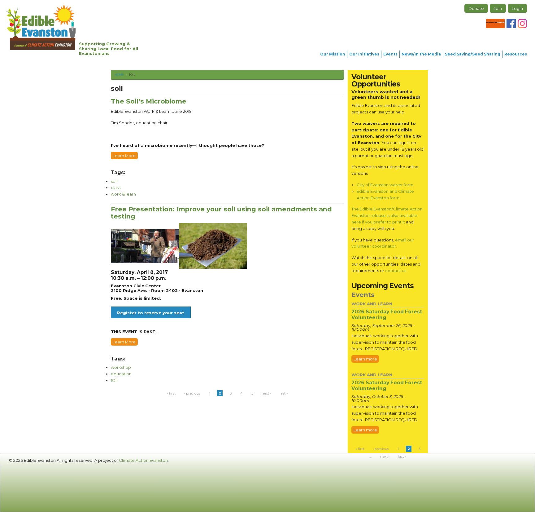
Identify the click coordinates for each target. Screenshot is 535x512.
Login (517, 8)
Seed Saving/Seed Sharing (472, 54)
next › (266, 393)
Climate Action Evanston (143, 460)
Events (390, 54)
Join (498, 8)
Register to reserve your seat (150, 312)
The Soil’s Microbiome (148, 101)
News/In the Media (421, 54)
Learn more (365, 358)
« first (171, 393)
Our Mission (332, 54)
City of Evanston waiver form (385, 184)
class (115, 187)
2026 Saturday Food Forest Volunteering (386, 314)
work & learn (123, 194)
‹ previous (192, 393)
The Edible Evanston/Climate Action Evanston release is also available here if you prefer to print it (387, 215)
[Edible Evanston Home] (41, 27)
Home (119, 74)
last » (284, 393)
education (121, 373)
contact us (395, 270)
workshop (121, 367)
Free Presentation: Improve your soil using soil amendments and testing (221, 212)
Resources (515, 54)
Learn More (124, 155)
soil (132, 74)
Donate (476, 8)
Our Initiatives (364, 54)
